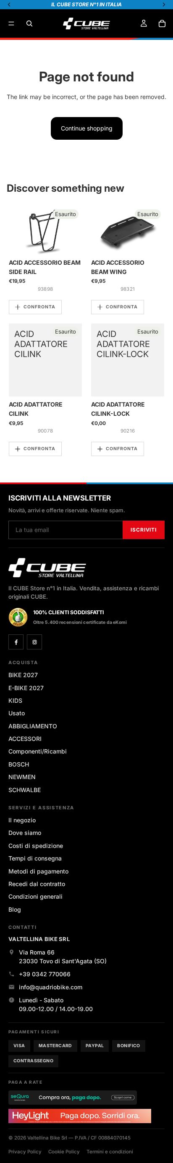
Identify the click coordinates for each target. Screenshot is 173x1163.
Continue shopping (87, 128)
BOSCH (18, 764)
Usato (16, 713)
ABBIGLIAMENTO (32, 726)
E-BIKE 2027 (26, 687)
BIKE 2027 (23, 674)
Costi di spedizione (35, 845)
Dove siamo (24, 832)
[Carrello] (162, 23)
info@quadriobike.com (50, 987)
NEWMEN (22, 776)
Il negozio (22, 820)
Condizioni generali (35, 896)
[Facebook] (16, 641)
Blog (14, 909)
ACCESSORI (25, 738)
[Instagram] (34, 641)
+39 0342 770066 (45, 974)
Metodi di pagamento (38, 871)
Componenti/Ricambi (37, 751)
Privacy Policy (25, 1152)
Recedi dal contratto (36, 883)
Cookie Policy (64, 1152)
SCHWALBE (24, 789)
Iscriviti (144, 530)
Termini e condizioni (109, 1152)
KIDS (15, 700)
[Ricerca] (29, 23)
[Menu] (11, 23)
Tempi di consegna (35, 858)
